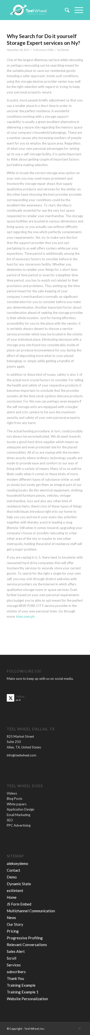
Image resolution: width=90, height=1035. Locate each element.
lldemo (65, 49)
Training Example (21, 985)
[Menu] (76, 10)
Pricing (13, 931)
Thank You (15, 978)
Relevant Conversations (27, 944)
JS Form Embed (19, 904)
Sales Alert (16, 951)
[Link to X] (79, 1028)
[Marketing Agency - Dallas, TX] (37, 10)
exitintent (15, 890)
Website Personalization (27, 998)
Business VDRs (45, 49)
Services (14, 965)
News (11, 917)
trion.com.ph (25, 616)
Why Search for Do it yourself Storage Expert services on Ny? (43, 39)
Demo (12, 877)
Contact (13, 870)
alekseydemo (17, 863)
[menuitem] (65, 10)
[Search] (65, 10)
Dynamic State (19, 883)
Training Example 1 (22, 992)
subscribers (16, 971)
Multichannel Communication (31, 911)
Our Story (15, 924)
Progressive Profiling (25, 938)
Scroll (11, 958)
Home (11, 897)
